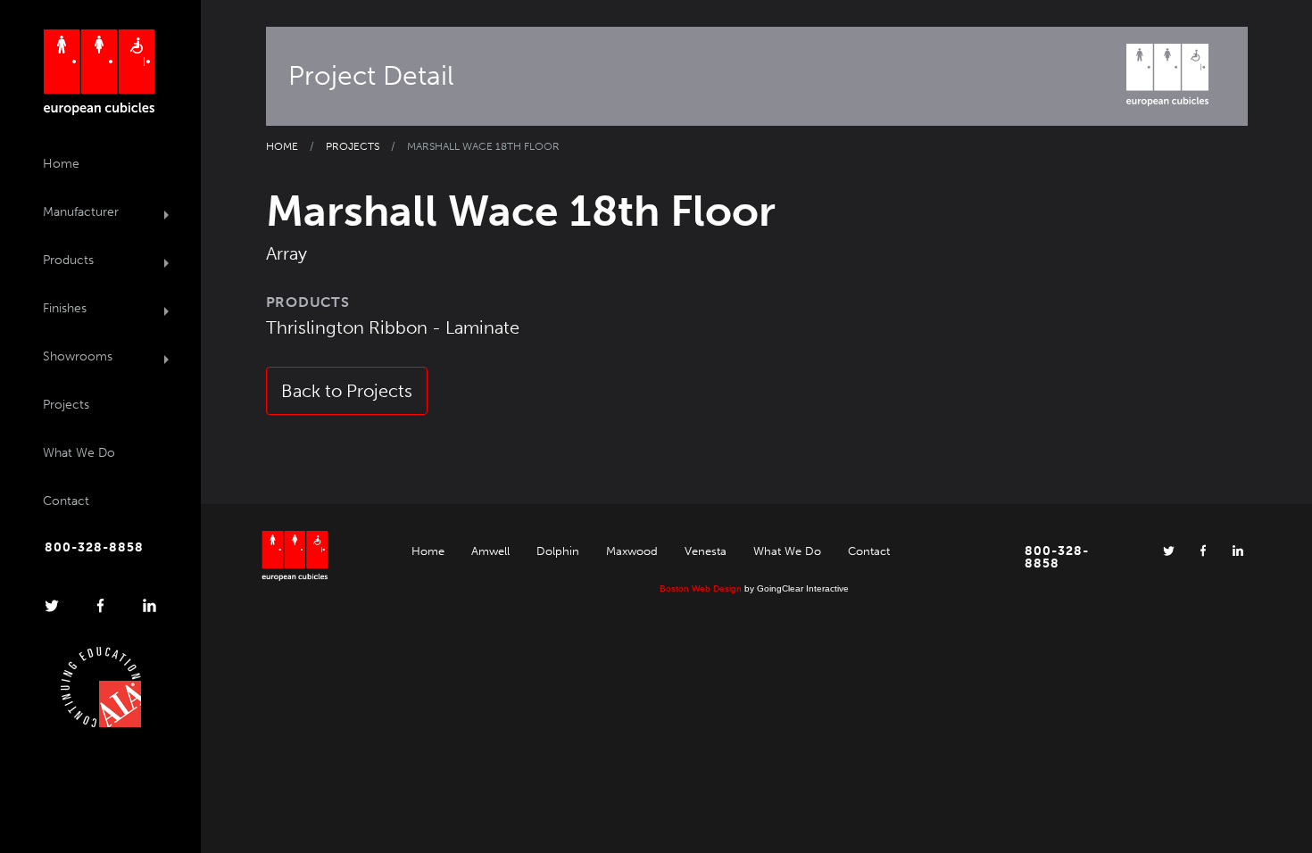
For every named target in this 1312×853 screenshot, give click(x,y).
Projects (66, 404)
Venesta (706, 551)
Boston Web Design (701, 588)
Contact (66, 501)
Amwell (490, 551)
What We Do (79, 452)
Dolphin (557, 551)
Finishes (65, 308)
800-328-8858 (94, 548)
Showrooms (77, 356)
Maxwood (632, 551)
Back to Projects (346, 391)
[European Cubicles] (98, 72)
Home (61, 163)
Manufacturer (81, 211)
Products (68, 260)
